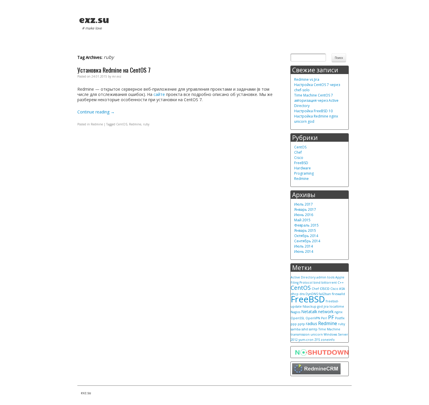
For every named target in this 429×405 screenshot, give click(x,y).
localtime (336, 306)
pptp (301, 324)
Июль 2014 (303, 246)
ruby (146, 124)
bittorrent (329, 282)
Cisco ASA (337, 289)
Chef (298, 152)
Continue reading (96, 112)
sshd (304, 329)
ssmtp (313, 329)
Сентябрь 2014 (307, 241)
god (320, 306)
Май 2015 (302, 220)
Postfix (340, 318)
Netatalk (309, 311)
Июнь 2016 (303, 214)
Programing (304, 173)
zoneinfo (328, 340)
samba (296, 329)
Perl (324, 318)
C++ (341, 282)
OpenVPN (313, 318)
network (326, 311)
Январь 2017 (305, 209)
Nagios (295, 312)
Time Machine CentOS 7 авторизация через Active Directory (316, 100)
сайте (159, 94)
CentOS (121, 124)
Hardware (302, 168)
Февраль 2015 (306, 225)
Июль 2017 (303, 204)
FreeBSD (301, 162)
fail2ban (325, 294)
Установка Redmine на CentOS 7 (114, 69)
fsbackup (309, 306)
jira (326, 306)
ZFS (317, 340)
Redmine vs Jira (306, 79)
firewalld (338, 294)
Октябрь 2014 (306, 235)
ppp (294, 324)
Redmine (97, 124)
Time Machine (329, 329)
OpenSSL (298, 318)
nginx (338, 312)
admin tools (325, 277)
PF (331, 317)
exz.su (94, 20)
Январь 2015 (305, 230)
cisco (324, 288)
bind (316, 282)
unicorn (317, 334)
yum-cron (306, 340)
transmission (300, 334)
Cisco (298, 157)
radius (311, 323)
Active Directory (303, 277)
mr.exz (116, 76)
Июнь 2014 (303, 251)
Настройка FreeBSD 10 (313, 110)
